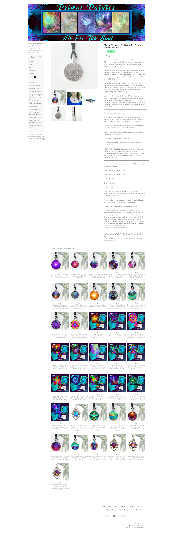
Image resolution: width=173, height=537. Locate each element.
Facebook (32, 70)
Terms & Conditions (137, 510)
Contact (31, 74)
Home (31, 61)
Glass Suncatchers (35, 109)
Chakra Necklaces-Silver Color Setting (116, 238)
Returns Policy (123, 510)
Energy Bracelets (109, 183)
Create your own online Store (134, 527)
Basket (31, 77)
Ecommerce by (139, 523)
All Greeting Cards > (35, 103)
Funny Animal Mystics (36, 95)
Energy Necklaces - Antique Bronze (115, 174)
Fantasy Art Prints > (35, 92)
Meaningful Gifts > (35, 89)
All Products (33, 82)
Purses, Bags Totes (35, 117)
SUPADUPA (136, 525)
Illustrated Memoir (34, 85)
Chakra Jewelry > (34, 106)
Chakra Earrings (109, 187)
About (31, 64)
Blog (30, 67)
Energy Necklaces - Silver (112, 179)
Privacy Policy (111, 510)
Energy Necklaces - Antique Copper (115, 170)
